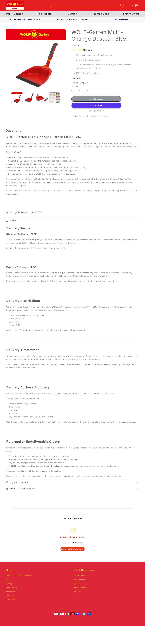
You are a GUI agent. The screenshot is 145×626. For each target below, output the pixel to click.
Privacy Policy (11, 591)
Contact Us (10, 599)
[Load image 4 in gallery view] (54, 97)
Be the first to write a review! (72, 549)
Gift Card (77, 591)
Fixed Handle (43, 13)
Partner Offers (130, 13)
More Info (75, 78)
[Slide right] (63, 97)
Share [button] (76, 45)
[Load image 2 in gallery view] (29, 97)
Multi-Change (14, 13)
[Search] (121, 5)
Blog (7, 579)
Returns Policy (11, 587)
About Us (9, 595)
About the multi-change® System (19, 575)
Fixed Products (80, 579)
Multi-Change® (80, 575)
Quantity (74, 86)
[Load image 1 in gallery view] (17, 97)
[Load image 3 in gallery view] (42, 97)
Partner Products (80, 587)
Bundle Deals (101, 13)
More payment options (96, 111)
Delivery (9, 584)
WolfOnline (75, 618)
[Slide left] (8, 97)
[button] (72, 221)
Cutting (72, 13)
